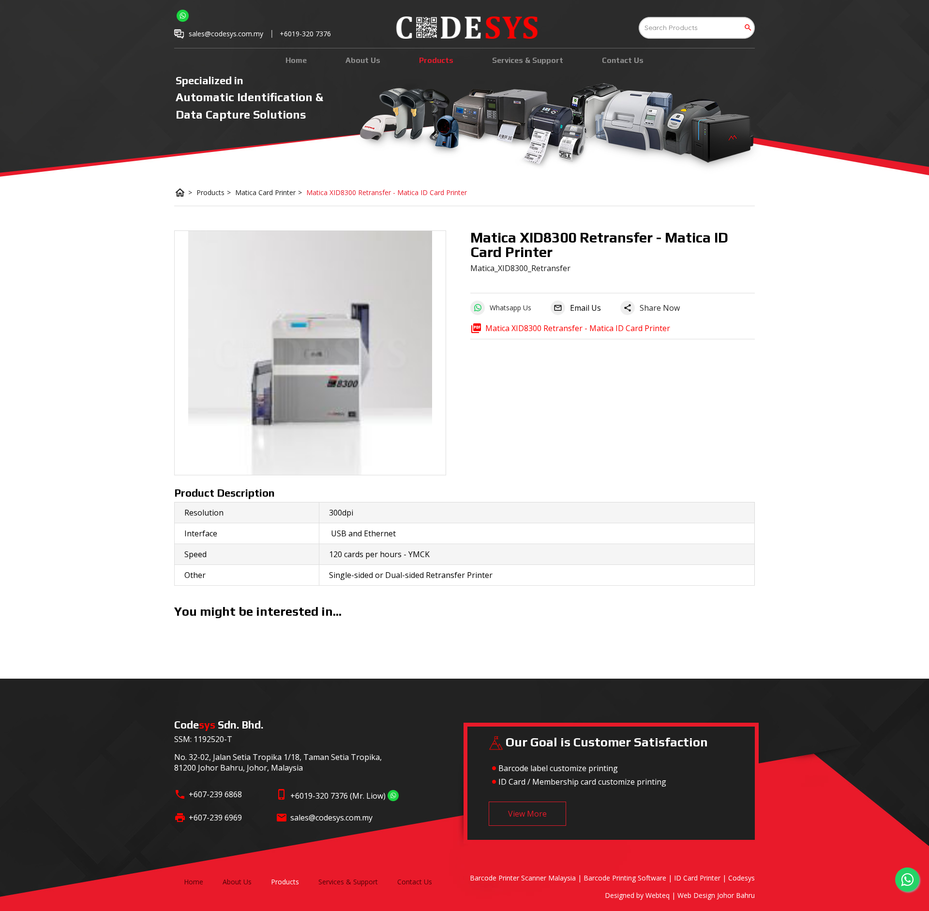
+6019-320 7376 (305, 33)
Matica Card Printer (268, 192)
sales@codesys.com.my (331, 817)
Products (436, 60)
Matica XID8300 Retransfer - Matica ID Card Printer (386, 192)
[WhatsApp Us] (393, 795)
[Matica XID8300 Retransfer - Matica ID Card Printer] (310, 353)
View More (527, 813)
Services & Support (527, 60)
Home (296, 60)
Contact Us (623, 60)
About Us (362, 60)
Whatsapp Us (510, 307)
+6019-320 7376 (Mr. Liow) (338, 795)
